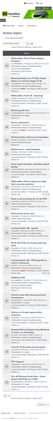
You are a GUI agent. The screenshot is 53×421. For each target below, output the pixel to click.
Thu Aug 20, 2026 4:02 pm (36, 174)
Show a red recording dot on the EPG (29, 199)
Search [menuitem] (3, 20)
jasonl (23, 157)
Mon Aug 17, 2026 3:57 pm (38, 355)
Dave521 (16, 125)
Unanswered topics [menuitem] (39, 8)
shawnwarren (18, 113)
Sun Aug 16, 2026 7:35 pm (37, 369)
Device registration (20, 122)
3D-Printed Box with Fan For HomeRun (29, 137)
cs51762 (16, 187)
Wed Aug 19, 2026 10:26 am (38, 271)
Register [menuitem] (30, 3)
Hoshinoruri (17, 382)
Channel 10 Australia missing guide (28, 347)
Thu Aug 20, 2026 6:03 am (38, 236)
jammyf (16, 350)
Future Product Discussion (21, 142)
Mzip (15, 98)
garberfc (16, 364)
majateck (16, 84)
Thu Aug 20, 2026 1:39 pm (37, 207)
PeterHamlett (18, 169)
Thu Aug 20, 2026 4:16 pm (37, 157)
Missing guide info (20, 110)
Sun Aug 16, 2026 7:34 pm (37, 387)
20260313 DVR (18, 277)
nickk (23, 89)
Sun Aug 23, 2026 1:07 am (37, 103)
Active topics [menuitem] (48, 8)
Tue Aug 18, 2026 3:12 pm (38, 323)
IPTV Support (17, 362)
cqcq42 (16, 318)
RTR (15, 266)
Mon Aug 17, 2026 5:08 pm (36, 340)
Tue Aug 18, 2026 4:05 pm (37, 305)
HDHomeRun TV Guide (20, 116)
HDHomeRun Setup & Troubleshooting (26, 66)
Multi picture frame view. (23, 213)
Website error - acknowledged (25, 149)
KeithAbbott (17, 64)
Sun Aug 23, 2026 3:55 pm (21, 71)
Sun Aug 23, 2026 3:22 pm (37, 89)
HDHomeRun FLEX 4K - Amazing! (27, 96)
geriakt (16, 201)
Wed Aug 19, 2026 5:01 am (21, 288)
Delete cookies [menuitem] (20, 413)
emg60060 (17, 280)
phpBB (12, 418)
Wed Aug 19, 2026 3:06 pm (38, 253)
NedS (23, 103)
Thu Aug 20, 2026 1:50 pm (38, 192)
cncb (15, 335)
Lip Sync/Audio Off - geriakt (24, 228)
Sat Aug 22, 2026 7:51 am (37, 130)
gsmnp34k (17, 300)
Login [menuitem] (41, 3)
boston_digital (26, 285)
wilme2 (23, 192)
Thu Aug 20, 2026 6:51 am (38, 221)
